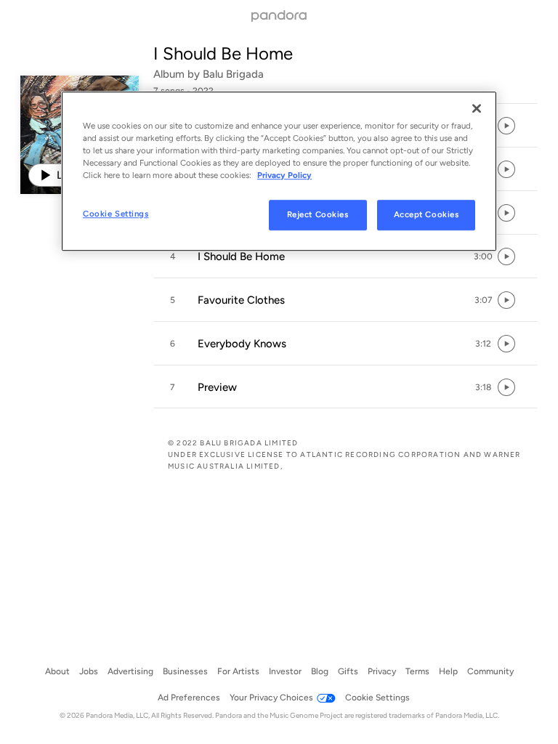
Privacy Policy (284, 175)
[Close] (477, 108)
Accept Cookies (426, 214)
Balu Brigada (233, 74)
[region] (279, 171)
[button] (345, 256)
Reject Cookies (318, 214)
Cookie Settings (116, 214)
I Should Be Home (223, 53)
